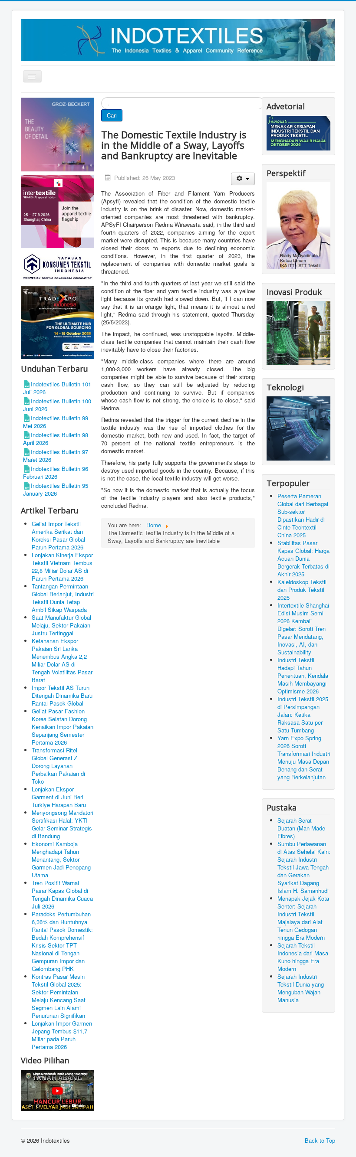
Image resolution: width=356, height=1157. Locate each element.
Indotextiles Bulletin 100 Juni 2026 (57, 405)
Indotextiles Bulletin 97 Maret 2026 (55, 456)
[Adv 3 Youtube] (57, 1089)
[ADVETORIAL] (298, 132)
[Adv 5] (57, 210)
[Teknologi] (298, 427)
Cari (112, 115)
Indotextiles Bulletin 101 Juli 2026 (57, 388)
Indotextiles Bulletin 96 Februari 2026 (55, 472)
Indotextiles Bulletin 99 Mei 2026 (55, 422)
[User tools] (243, 179)
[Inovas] (298, 332)
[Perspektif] (298, 225)
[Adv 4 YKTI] (57, 266)
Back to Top (320, 1140)
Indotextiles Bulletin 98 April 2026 (55, 439)
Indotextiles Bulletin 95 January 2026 (55, 489)
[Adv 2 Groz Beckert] (57, 135)
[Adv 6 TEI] (57, 321)
